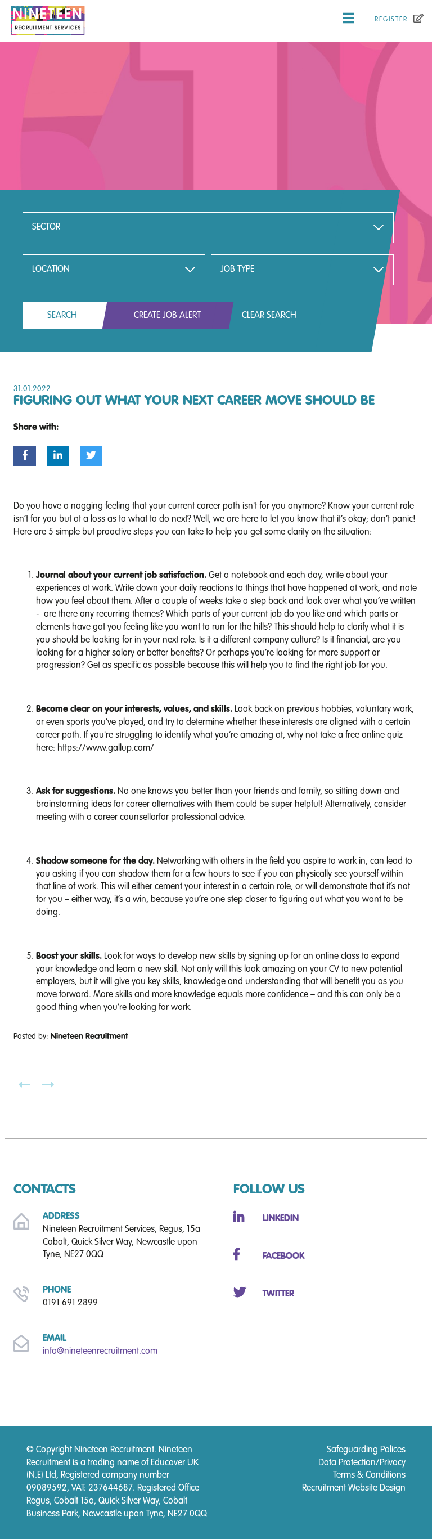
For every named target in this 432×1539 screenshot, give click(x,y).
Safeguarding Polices (366, 1450)
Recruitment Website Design (354, 1488)
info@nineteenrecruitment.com (100, 1351)
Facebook (283, 1256)
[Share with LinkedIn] (58, 456)
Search (62, 315)
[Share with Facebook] (25, 456)
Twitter (278, 1294)
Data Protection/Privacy (362, 1463)
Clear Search (269, 315)
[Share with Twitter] (91, 456)
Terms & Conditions (369, 1475)
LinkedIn (281, 1218)
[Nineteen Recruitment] (72, 18)
